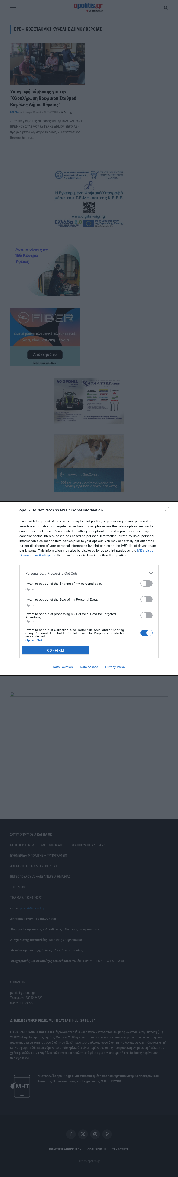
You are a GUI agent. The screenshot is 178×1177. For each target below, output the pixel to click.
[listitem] (89, 573)
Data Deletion (63, 667)
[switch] (146, 583)
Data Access (89, 667)
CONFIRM (55, 650)
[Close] (169, 510)
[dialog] (89, 588)
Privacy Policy (115, 667)
